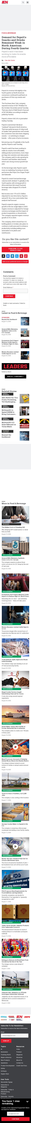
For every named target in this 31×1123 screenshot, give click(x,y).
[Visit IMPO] (27, 1017)
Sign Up (6, 1041)
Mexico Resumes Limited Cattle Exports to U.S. (10, 352)
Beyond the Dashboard (9, 319)
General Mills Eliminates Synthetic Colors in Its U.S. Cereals (10, 330)
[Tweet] (17, 256)
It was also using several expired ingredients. (12, 697)
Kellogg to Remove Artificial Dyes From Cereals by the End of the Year (15, 961)
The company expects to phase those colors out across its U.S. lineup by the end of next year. (15, 564)
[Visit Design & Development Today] (4, 1017)
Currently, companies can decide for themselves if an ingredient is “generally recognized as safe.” (14, 897)
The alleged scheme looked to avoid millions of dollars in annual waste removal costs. (15, 765)
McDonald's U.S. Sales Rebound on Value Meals (9, 425)
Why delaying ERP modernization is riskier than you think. (15, 531)
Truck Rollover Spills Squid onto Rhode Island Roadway (15, 660)
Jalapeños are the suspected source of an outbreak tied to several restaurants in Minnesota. (15, 998)
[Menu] (27, 2)
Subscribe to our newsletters (15, 249)
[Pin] (21, 256)
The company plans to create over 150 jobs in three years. (15, 732)
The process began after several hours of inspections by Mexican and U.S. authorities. (15, 632)
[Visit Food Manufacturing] (12, 1017)
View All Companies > (15, 376)
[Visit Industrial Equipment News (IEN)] (19, 1017)
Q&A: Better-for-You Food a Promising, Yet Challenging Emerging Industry (10, 400)
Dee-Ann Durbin (10, 60)
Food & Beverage (9, 33)
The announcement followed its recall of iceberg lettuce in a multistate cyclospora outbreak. (14, 931)
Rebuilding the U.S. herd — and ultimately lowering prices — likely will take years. (14, 600)
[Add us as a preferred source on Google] (26, 256)
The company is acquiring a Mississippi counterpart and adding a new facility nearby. (15, 829)
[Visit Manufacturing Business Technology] (19, 1019)
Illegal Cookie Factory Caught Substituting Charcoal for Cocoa (12, 693)
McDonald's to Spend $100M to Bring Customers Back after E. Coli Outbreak (9, 412)
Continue (15, 1119)
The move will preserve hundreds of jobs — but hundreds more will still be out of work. (15, 864)
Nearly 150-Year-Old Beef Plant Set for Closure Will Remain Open (15, 859)
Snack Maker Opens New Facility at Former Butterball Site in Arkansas (13, 727)
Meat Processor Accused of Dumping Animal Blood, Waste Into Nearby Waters (15, 760)
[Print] (3, 256)
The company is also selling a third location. (15, 798)
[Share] (8, 256)
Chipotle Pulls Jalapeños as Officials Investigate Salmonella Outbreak (14, 993)
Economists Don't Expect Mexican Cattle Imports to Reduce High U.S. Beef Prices (10, 342)
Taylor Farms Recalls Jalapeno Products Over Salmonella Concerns (15, 926)
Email (2, 1032)
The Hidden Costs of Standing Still (13, 527)
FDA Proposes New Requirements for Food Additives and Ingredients (14, 892)
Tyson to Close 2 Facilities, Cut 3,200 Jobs (14, 794)
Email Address (8, 287)
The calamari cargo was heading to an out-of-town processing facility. (15, 665)
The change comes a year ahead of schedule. (12, 965)
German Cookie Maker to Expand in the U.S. (15, 825)
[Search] (23, 2)
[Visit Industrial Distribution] (4, 1019)
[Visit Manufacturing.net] (12, 1019)
